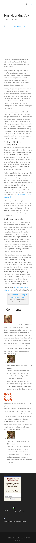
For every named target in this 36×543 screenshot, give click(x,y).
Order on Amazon (17, 511)
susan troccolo (8, 325)
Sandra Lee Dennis (12, 19)
